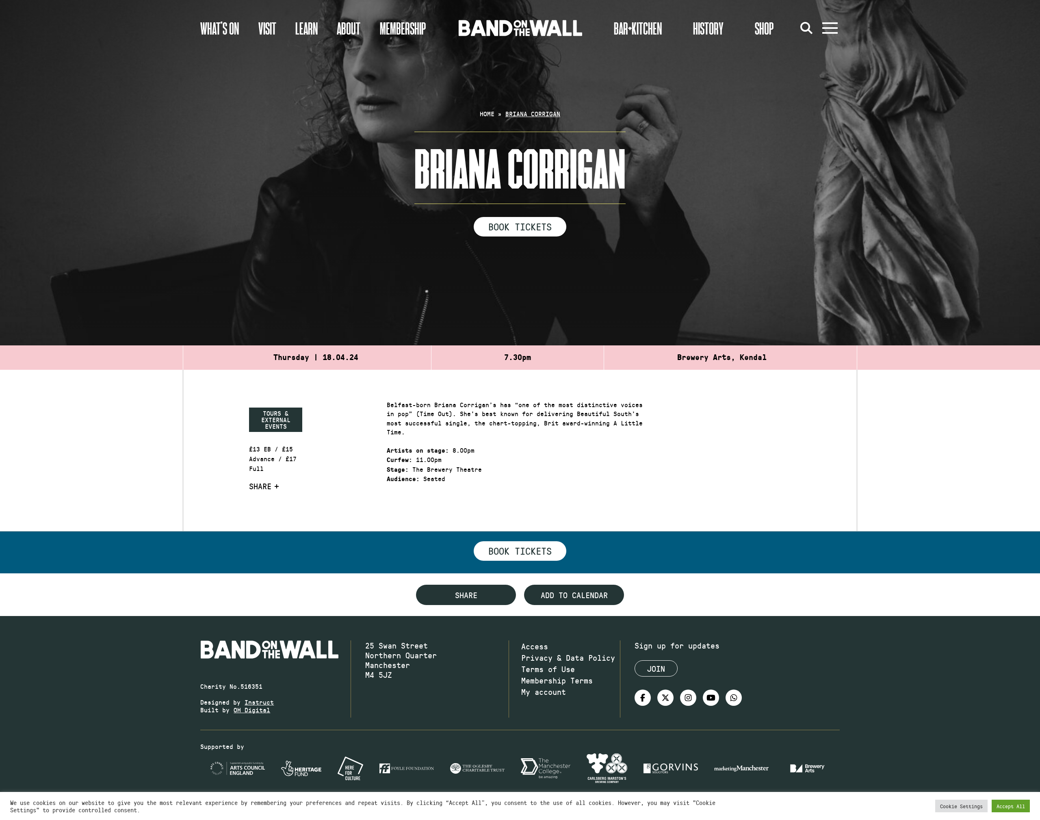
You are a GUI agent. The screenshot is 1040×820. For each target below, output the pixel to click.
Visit (267, 28)
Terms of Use (548, 669)
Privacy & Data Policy (568, 657)
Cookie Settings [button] (961, 806)
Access (534, 646)
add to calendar (574, 595)
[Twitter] (665, 698)
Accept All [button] (1011, 806)
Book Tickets (520, 226)
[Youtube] (711, 698)
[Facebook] (643, 698)
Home (487, 113)
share (466, 595)
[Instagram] (688, 698)
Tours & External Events (275, 419)
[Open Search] (806, 28)
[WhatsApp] (734, 698)
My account (543, 691)
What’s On (219, 28)
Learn (306, 28)
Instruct (259, 702)
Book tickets (520, 550)
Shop (764, 28)
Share (260, 486)
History (708, 28)
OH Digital (252, 709)
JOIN (656, 668)
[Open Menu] (830, 28)
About (348, 28)
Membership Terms (557, 680)
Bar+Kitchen (638, 28)
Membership (403, 28)
